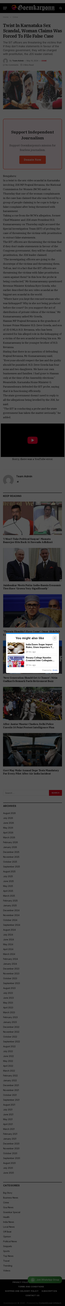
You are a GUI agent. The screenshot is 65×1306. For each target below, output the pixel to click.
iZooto (55, 670)
